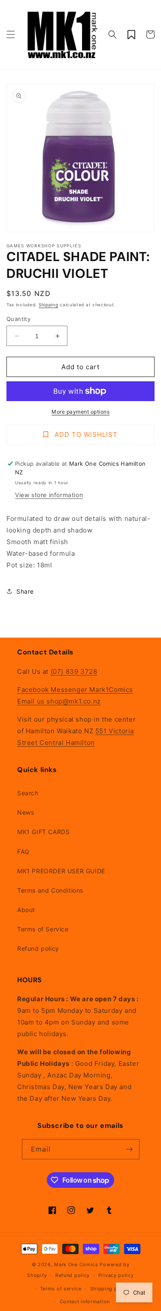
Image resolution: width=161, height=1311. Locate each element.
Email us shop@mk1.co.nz (59, 701)
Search (28, 793)
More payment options (80, 411)
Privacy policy (116, 1275)
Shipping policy (110, 1289)
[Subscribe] (129, 1149)
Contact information (85, 1302)
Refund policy (38, 948)
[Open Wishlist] (131, 34)
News (25, 812)
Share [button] (25, 591)
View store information (49, 494)
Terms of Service (43, 929)
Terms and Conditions (50, 890)
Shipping (48, 304)
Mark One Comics (76, 1264)
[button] (10, 34)
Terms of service (61, 1289)
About (26, 909)
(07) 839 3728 (74, 671)
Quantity (18, 318)
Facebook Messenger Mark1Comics (75, 689)
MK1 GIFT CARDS (43, 831)
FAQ (23, 851)
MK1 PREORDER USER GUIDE (61, 871)
